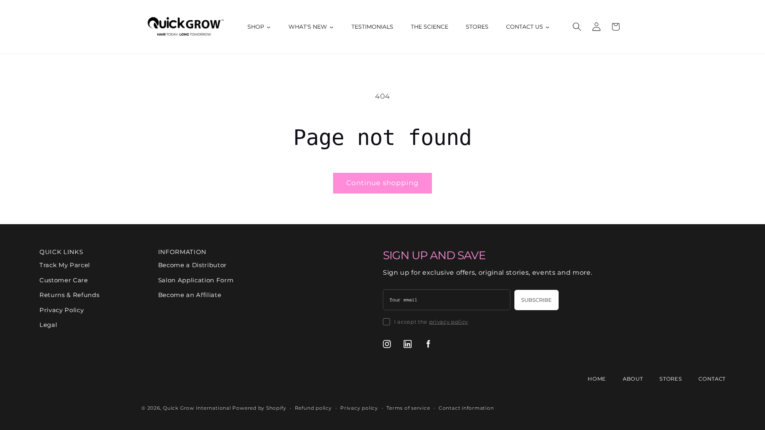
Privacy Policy (61, 310)
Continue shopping (382, 183)
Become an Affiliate (190, 295)
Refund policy (313, 408)
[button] (576, 26)
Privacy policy (359, 408)
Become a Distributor (192, 265)
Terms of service (408, 408)
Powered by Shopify (259, 408)
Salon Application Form (196, 280)
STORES (670, 378)
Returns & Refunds (69, 295)
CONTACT (712, 378)
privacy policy (448, 322)
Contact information (466, 408)
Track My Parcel (64, 265)
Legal (48, 324)
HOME (597, 378)
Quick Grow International (197, 408)
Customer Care (63, 280)
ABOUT (633, 378)
